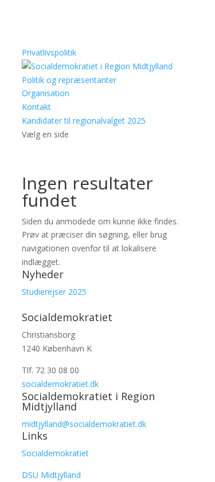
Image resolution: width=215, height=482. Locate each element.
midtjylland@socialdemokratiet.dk (84, 423)
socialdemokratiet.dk (60, 383)
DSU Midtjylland (51, 474)
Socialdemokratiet (55, 453)
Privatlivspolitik (49, 52)
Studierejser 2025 (54, 291)
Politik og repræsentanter (69, 79)
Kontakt (36, 106)
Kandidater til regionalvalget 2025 (84, 120)
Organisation (45, 93)
